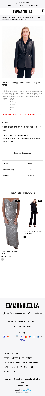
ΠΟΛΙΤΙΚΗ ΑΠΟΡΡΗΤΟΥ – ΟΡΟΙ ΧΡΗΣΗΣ (19, 367)
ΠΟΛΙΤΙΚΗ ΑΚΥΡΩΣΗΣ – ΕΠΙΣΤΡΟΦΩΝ (18, 358)
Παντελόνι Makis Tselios (33, 231)
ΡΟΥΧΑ (30, 138)
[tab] (22, 153)
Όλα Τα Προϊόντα (17, 17)
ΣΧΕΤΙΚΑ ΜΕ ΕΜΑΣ (11, 354)
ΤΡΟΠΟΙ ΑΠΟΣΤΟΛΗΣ (12, 362)
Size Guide (5, 122)
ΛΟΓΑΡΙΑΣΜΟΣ (9, 371)
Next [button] (39, 52)
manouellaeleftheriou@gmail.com (24, 321)
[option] (22, 52)
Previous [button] (5, 52)
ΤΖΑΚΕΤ (10, 141)
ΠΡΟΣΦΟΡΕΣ (24, 138)
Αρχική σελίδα (6, 17)
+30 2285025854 (23, 3)
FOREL (33, 17)
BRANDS (27, 17)
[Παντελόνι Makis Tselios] (34, 213)
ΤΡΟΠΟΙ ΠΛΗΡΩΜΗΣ (30, 362)
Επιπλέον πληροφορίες (22, 153)
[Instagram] (25, 332)
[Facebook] (20, 332)
